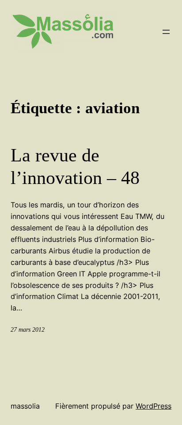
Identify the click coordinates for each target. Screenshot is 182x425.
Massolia (25, 406)
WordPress (153, 406)
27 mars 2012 (28, 329)
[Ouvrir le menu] (166, 32)
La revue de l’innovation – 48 (75, 166)
